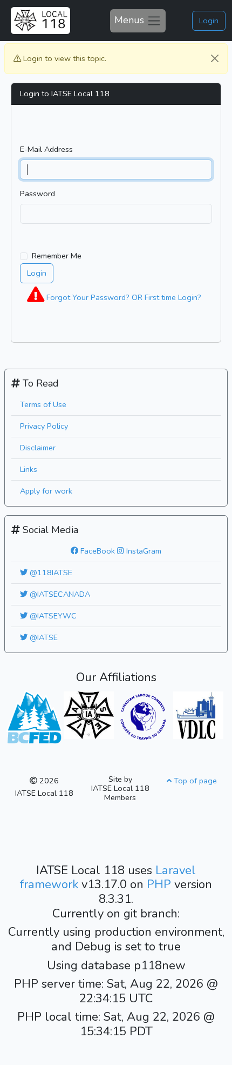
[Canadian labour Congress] (143, 715)
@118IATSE (50, 572)
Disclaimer (38, 447)
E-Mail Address (46, 149)
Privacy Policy (44, 426)
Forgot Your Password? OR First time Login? (122, 297)
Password (37, 193)
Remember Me (56, 255)
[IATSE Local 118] (40, 20)
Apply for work (46, 490)
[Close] (214, 58)
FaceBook (96, 550)
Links (28, 469)
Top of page (194, 780)
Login (209, 20)
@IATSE (43, 637)
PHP (160, 884)
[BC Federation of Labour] (34, 715)
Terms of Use (43, 404)
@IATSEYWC (52, 615)
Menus (130, 19)
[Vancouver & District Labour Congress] (198, 714)
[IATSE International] (89, 714)
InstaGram (142, 550)
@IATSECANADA (59, 594)
